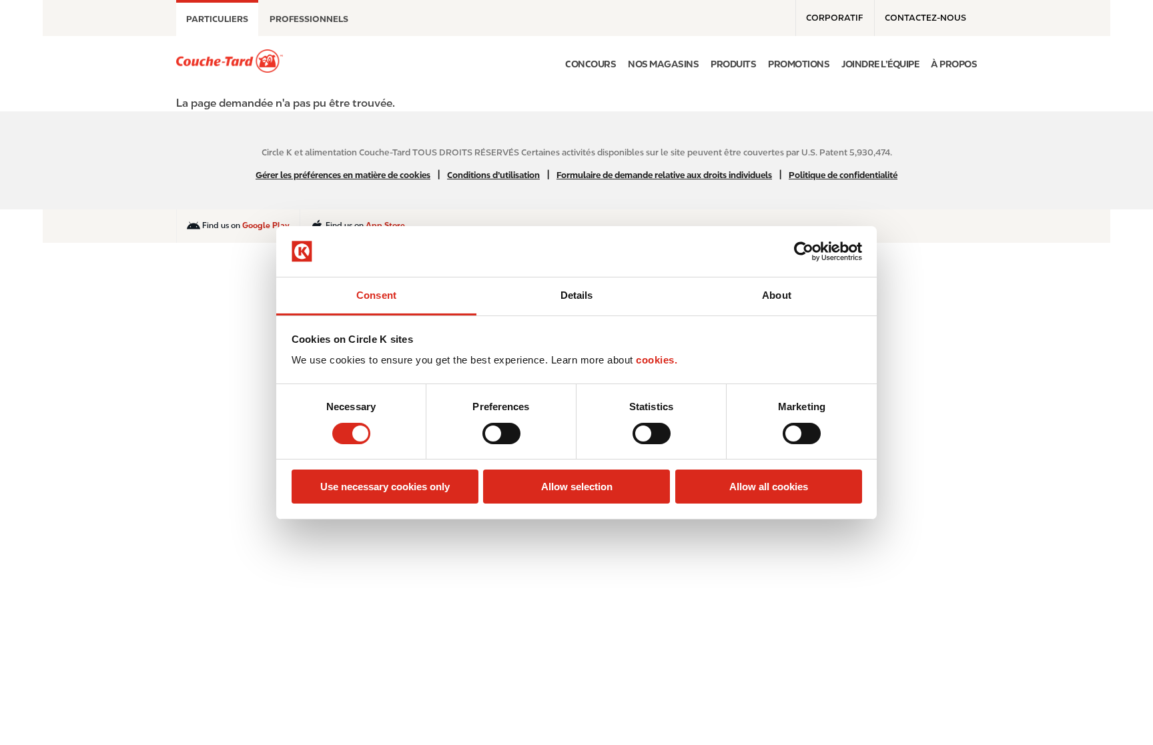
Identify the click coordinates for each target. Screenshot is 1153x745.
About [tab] (776, 295)
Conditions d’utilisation (493, 175)
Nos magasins (663, 64)
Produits (733, 64)
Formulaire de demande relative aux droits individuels (664, 175)
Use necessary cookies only (385, 486)
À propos (954, 64)
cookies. (656, 359)
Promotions (798, 64)
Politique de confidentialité (843, 175)
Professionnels (309, 19)
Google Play (266, 225)
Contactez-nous (925, 18)
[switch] (501, 433)
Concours (590, 64)
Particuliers (217, 19)
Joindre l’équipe (880, 64)
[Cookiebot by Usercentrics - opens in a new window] (803, 251)
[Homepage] (229, 61)
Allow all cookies (768, 486)
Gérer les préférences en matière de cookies (343, 175)
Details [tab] (576, 295)
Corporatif (834, 18)
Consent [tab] (376, 295)
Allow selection (577, 486)
